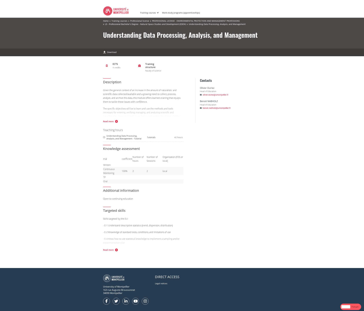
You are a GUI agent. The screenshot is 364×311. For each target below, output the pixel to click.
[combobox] (345, 306)
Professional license (139, 20)
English (346, 306)
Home (106, 20)
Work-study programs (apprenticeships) (181, 12)
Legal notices (161, 283)
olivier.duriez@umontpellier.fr (215, 94)
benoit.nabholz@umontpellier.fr (217, 108)
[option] (355, 306)
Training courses (148, 12)
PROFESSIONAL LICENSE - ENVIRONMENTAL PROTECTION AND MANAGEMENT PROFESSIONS (196, 20)
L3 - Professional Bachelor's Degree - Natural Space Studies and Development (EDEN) (145, 24)
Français (355, 306)
